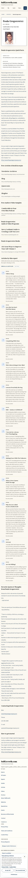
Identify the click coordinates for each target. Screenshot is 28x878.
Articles (3, 787)
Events (3, 810)
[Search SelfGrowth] (8, 8)
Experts (9, 14)
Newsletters (4, 806)
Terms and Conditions (6, 831)
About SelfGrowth (5, 798)
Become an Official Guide (7, 814)
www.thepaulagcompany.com (9, 714)
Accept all (7, 870)
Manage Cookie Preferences (9, 846)
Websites (3, 802)
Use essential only (20, 870)
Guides (3, 783)
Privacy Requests (5, 842)
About (2, 8)
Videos (3, 791)
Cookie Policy (4, 835)
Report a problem (6, 853)
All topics (3, 775)
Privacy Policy (4, 827)
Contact (3, 818)
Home (3, 14)
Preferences (14, 874)
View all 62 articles (7, 266)
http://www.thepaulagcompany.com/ (11, 160)
